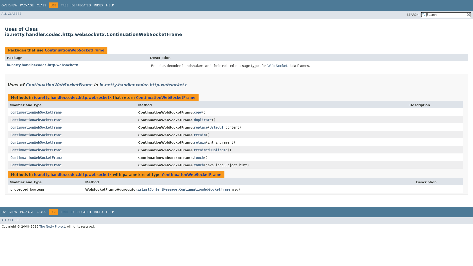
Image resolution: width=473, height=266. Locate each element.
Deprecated (81, 5)
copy (198, 112)
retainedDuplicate (210, 150)
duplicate (203, 120)
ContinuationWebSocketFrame (74, 50)
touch (199, 158)
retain (200, 135)
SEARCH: (413, 15)
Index (98, 5)
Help (110, 5)
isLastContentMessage (157, 189)
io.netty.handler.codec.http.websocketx (42, 65)
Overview (9, 5)
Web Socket (277, 66)
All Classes (11, 14)
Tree (64, 5)
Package (27, 5)
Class (41, 5)
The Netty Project (52, 226)
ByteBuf (216, 127)
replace (201, 127)
